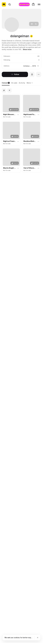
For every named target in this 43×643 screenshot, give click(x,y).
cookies (17, 637)
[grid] (21, 133)
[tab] (6, 83)
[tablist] (30, 83)
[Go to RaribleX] (24, 4)
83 (38, 56)
